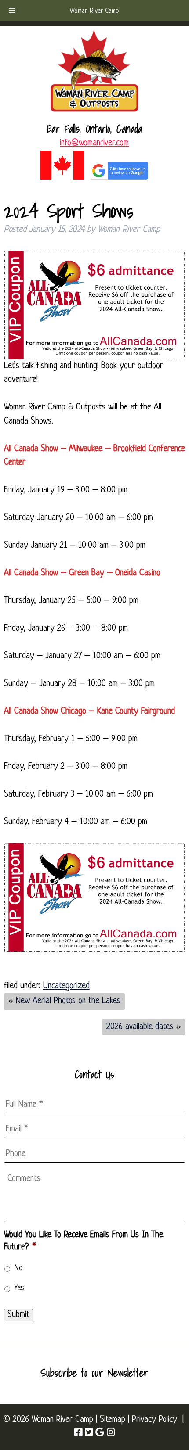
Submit (18, 1315)
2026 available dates (139, 1027)
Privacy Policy (154, 1420)
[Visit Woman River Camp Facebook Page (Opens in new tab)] (78, 1433)
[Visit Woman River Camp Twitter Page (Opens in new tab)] (89, 1433)
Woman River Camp (94, 11)
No (19, 1268)
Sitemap (112, 1420)
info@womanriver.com (94, 143)
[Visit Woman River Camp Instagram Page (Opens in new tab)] (111, 1433)
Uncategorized (66, 986)
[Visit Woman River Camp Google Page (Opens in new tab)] (99, 1433)
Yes (19, 1288)
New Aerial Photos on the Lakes (68, 1001)
